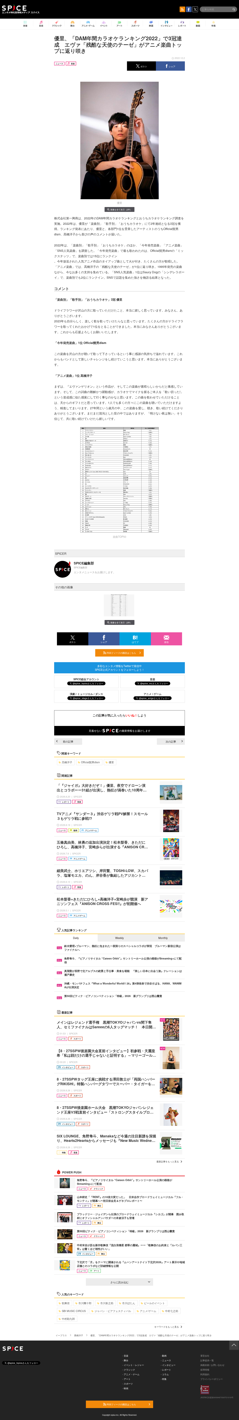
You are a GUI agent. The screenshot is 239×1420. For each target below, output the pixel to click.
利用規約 (204, 1374)
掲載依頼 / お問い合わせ (212, 1364)
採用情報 (204, 1369)
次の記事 (171, 741)
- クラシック (128, 1369)
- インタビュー (168, 1364)
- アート (126, 1378)
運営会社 (204, 1355)
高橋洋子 (67, 762)
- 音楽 (125, 1355)
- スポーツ (127, 1383)
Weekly (119, 938)
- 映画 (125, 1388)
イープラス (61, 1335)
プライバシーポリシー (211, 1378)
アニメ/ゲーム (148, 1311)
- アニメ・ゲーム (130, 1374)
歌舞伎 (66, 1303)
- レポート (166, 1369)
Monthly (163, 938)
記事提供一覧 (207, 1360)
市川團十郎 (84, 1303)
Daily (76, 938)
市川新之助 (106, 1303)
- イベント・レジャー (133, 1364)
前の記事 (68, 741)
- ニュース (166, 1360)
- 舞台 (125, 1360)
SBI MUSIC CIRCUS (74, 1311)
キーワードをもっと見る (166, 1326)
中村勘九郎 (68, 1319)
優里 (111, 762)
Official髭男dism (90, 762)
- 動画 (164, 1355)
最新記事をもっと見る (167, 1161)
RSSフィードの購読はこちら (121, 652)
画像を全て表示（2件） (121, 209)
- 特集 (164, 1378)
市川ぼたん (128, 1303)
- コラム (165, 1374)
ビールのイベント (154, 1303)
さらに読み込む (119, 1282)
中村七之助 (171, 1311)
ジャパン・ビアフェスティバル (112, 1311)
